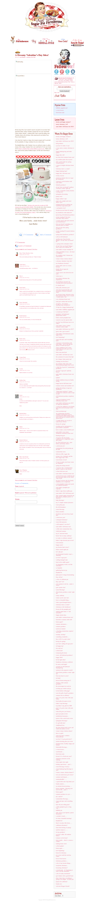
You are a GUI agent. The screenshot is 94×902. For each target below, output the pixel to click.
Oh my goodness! (60, 832)
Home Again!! (59, 622)
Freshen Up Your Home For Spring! (65, 210)
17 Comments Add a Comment (37, 234)
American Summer (61, 629)
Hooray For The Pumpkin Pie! (63, 609)
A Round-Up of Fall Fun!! (62, 312)
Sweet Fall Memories (61, 522)
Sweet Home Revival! (61, 460)
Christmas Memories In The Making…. (63, 759)
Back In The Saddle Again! (62, 562)
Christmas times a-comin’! (63, 604)
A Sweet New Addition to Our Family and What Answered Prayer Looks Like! (65, 408)
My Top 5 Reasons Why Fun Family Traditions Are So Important (65, 481)
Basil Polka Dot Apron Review (63, 701)
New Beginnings (60, 850)
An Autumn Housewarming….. (64, 786)
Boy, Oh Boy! (59, 577)
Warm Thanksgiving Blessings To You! (64, 769)
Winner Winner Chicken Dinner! (64, 259)
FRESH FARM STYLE (60, 754)
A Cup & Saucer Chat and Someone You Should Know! (65, 221)
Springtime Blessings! (61, 720)
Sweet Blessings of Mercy (62, 766)
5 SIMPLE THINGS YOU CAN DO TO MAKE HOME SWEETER (64, 421)
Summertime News (61, 452)
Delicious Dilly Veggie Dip (62, 454)
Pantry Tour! (59, 196)
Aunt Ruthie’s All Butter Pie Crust (64, 354)
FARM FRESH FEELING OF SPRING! (63, 827)
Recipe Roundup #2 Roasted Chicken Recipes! (65, 231)
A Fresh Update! (60, 846)
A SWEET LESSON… (60, 749)
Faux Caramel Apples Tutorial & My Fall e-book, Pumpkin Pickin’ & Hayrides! (65, 497)
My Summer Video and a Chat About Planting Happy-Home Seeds (65, 364)
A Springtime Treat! (61, 208)
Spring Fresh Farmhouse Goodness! (65, 234)
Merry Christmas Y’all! (62, 124)
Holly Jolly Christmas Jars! (63, 287)
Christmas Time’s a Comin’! (63, 169)
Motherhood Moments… (62, 716)
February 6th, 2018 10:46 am (24, 328)
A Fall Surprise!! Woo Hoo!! (63, 524)
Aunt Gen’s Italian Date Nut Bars (64, 301)
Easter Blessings (60, 509)
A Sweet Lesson (60, 110)
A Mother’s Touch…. (61, 816)
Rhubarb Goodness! (61, 185)
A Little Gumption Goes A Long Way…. (63, 807)
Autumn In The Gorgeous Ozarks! (64, 670)
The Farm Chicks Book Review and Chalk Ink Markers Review (64, 728)
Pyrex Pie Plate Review (62, 714)
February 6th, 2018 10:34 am (24, 317)
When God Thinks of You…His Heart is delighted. (65, 252)
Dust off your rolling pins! (63, 804)
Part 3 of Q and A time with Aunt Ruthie (64, 698)
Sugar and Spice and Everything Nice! (64, 340)
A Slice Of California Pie (62, 579)
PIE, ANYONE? (59, 796)
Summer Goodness (61, 626)
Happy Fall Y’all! (60, 155)
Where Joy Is (59, 276)
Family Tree (59, 884)
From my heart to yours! (62, 676)
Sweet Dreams (59, 542)
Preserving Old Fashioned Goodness (65, 215)
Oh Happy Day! (60, 646)
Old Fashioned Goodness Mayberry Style (65, 396)
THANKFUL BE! (59, 820)
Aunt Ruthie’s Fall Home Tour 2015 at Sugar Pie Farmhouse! (65, 403)
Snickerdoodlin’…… (61, 779)
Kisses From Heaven (61, 858)
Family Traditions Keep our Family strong (65, 380)
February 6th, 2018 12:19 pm (24, 370)
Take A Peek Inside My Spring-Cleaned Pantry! (64, 162)
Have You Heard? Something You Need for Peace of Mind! (64, 224)
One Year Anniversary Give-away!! (65, 775)
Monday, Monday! (61, 634)
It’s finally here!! (60, 285)
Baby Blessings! (60, 500)
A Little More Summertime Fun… (64, 529)
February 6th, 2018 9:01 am (24, 266)
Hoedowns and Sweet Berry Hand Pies (64, 514)
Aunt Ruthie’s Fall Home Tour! (63, 526)
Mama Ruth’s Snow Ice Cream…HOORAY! (64, 266)
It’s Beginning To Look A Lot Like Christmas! (64, 564)
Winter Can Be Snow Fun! (62, 598)
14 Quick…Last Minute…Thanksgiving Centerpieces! (63, 304)
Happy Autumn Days (61, 615)
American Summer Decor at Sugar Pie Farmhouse (64, 178)
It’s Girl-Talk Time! (60, 723)
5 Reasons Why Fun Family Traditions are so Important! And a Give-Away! (65, 439)
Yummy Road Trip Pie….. (62, 777)
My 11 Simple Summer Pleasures (64, 502)
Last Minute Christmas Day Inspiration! (63, 278)
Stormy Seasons (60, 175)
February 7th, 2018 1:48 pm (24, 471)
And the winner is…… (62, 830)
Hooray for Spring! (61, 424)
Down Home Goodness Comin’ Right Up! (65, 672)
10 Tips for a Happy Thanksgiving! (65, 307)
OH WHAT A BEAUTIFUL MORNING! (64, 818)
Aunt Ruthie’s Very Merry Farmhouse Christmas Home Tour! (64, 432)
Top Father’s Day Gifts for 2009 (64, 706)
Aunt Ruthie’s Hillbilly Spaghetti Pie (65, 309)
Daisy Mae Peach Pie (61, 352)
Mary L (21, 276)
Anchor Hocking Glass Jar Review (64, 741)
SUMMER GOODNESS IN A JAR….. (64, 794)
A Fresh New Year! (60, 517)
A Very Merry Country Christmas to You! (65, 148)
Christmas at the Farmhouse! (63, 607)
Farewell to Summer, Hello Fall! (64, 619)
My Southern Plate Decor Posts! (64, 159)
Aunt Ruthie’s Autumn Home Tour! (64, 617)
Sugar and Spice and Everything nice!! (64, 801)
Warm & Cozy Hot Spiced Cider (64, 320)
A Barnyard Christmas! (61, 520)
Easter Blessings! (60, 590)
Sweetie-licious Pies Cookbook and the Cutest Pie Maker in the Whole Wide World (65, 477)
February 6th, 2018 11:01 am (24, 340)
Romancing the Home (61, 653)
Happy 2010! (59, 657)
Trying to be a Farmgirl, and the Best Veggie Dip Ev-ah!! (64, 456)
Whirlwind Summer (61, 531)
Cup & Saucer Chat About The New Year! (64, 273)
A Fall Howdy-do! (60, 446)
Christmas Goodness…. (62, 861)
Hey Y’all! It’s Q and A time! (63, 639)
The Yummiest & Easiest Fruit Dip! (65, 357)
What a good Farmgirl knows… (64, 602)
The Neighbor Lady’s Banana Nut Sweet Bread (64, 255)
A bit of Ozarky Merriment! (63, 873)
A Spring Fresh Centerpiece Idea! (64, 244)
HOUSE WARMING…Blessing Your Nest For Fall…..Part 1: (64, 788)
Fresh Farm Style (60, 112)
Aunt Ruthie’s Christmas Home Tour (65, 473)
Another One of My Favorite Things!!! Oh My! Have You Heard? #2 (65, 240)
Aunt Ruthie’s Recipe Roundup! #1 (64, 249)
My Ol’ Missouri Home (62, 533)
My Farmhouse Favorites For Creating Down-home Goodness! (64, 282)
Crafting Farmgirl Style (62, 560)
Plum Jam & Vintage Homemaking (65, 575)
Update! (58, 377)
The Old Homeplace (61, 507)
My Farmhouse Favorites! (62, 263)
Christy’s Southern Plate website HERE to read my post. (31, 148)
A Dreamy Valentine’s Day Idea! (32, 55)
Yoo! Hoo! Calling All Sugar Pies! (64, 644)
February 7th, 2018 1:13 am (24, 458)
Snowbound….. (60, 752)
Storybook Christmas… (62, 865)
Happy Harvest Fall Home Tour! (64, 383)
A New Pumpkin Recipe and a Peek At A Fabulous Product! (65, 484)
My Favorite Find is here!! (62, 547)
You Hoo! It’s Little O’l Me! (63, 146)
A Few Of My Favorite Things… (64, 863)
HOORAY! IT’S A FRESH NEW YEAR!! (64, 756)
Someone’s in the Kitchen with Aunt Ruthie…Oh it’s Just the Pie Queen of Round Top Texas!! (64, 344)
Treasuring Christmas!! (62, 868)
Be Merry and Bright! (61, 664)
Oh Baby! (58, 678)
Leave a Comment (24, 246)
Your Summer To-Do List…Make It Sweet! (64, 584)
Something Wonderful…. (62, 637)
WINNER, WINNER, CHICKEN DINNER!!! (65, 772)
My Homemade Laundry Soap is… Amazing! (65, 554)
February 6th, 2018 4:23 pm (24, 415)
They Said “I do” (60, 581)
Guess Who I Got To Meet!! (63, 331)
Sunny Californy (60, 595)
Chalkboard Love (60, 725)
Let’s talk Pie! (59, 552)
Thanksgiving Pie (60, 435)
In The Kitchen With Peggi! (63, 691)
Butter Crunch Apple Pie (62, 549)
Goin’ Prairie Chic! (61, 587)
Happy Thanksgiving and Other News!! (64, 152)
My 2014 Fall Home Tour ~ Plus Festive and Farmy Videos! (64, 443)
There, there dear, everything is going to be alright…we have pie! (65, 878)
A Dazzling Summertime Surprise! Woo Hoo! (64, 631)
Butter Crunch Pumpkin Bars (63, 317)
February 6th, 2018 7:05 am (24, 254)
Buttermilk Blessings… (62, 747)
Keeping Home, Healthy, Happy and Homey (65, 744)
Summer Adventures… (62, 624)
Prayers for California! (61, 881)
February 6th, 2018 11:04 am (24, 358)
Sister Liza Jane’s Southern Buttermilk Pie (62, 736)
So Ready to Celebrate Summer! (64, 538)
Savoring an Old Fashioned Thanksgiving (63, 667)
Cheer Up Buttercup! (61, 411)
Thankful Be (59, 572)
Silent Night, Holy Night (62, 762)
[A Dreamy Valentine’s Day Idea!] (17, 51)
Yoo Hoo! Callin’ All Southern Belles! (63, 834)
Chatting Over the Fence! (62, 361)
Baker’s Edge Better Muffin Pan (64, 491)
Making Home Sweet (61, 843)
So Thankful (59, 568)
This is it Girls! (59, 733)
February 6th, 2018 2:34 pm (24, 396)
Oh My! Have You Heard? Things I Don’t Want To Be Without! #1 (64, 246)
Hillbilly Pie (59, 810)
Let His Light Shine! (61, 660)
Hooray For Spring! (61, 641)
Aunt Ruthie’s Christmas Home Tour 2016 (65, 374)
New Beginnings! (60, 337)
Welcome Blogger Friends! (63, 886)
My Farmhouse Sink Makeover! (64, 212)
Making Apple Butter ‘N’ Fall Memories (63, 612)
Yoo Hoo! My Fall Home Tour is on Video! (65, 322)
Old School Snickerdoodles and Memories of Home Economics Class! (64, 291)
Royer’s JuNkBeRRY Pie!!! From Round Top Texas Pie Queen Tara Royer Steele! (64, 349)
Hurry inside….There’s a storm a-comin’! (64, 840)
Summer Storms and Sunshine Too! (65, 385)
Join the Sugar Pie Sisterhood (65, 78)
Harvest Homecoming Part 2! (63, 680)
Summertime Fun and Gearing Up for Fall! (64, 448)
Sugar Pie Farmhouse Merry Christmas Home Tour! (63, 400)
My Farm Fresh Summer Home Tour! (65, 157)
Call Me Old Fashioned (61, 237)
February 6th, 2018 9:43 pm (24, 441)
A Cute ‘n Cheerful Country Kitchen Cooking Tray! (65, 191)
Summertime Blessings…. (63, 799)
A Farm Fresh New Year (62, 471)
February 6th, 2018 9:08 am (24, 277)
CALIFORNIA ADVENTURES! (61, 825)
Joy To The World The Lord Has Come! (63, 855)
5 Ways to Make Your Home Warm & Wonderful (65, 462)
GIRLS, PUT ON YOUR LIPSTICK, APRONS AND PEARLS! (65, 813)
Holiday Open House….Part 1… (64, 764)
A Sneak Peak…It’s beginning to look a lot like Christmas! (64, 870)
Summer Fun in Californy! (62, 695)
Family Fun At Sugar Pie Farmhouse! (62, 269)
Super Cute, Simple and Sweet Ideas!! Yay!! (63, 201)
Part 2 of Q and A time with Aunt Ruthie (64, 708)
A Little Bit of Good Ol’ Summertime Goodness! (65, 367)
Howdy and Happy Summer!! (63, 122)
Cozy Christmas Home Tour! (63, 299)
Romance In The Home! (62, 838)
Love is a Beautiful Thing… (63, 600)
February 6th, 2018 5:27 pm (24, 428)
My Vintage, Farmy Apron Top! (64, 359)
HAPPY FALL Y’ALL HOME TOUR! (63, 173)
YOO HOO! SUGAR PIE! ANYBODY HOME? (63, 371)
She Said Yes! (59, 648)
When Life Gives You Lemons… (64, 711)
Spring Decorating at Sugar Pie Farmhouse (64, 388)
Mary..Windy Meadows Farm (26, 253)
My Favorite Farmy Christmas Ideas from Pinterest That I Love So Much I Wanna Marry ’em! (65, 296)
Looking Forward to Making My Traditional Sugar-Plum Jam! (64, 205)
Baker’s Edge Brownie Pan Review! (65, 540)
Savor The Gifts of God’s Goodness (64, 693)
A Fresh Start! (59, 650)
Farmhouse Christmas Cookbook (64, 662)
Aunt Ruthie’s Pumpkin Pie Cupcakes (63, 488)
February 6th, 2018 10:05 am (24, 304)
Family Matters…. (60, 784)
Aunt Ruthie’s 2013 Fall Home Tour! (65, 493)
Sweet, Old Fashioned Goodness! (64, 655)
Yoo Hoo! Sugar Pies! (61, 557)
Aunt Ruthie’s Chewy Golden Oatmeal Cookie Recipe (63, 326)
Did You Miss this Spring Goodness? (62, 228)
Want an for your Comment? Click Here (26, 249)
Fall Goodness (59, 143)
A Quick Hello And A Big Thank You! (65, 781)
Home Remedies (60, 511)
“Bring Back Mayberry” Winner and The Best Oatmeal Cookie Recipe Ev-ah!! (65, 392)
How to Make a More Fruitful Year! (65, 430)
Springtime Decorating (62, 194)
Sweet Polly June (60, 505)
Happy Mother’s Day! (61, 199)
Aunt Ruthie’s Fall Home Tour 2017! (65, 329)
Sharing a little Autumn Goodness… (62, 683)
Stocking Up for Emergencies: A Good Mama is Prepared (64, 426)
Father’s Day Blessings (61, 703)
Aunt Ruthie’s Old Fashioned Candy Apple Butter (65, 334)
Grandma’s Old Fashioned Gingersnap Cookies (62, 314)
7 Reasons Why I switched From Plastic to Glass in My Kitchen (64, 468)
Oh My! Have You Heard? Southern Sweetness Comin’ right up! (65, 187)
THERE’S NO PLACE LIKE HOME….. (64, 823)
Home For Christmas (61, 853)
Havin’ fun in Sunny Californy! (64, 536)
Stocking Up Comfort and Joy (63, 688)
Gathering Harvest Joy (61, 570)
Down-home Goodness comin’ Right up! (65, 592)
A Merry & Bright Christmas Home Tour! (65, 165)
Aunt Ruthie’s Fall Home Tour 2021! (65, 126)
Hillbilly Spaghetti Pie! (62, 108)
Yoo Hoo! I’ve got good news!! (64, 739)
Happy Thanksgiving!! (61, 171)
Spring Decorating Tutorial (62, 465)
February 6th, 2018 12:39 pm (24, 381)
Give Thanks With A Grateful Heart (64, 876)
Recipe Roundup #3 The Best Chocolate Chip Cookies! (63, 217)
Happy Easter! (59, 545)
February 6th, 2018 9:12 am (24, 289)
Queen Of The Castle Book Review (64, 718)
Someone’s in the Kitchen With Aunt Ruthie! (64, 181)
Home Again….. (60, 848)
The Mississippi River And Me (63, 686)
